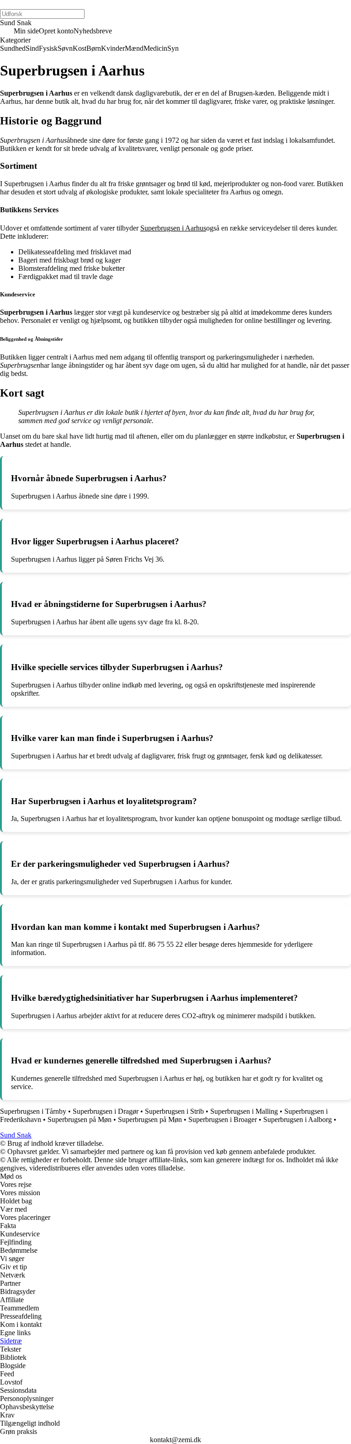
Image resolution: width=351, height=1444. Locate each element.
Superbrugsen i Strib (174, 1111)
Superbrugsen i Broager (222, 1119)
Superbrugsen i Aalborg (297, 1119)
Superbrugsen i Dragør (105, 1111)
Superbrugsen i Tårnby (33, 1111)
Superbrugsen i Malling (244, 1111)
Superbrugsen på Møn (80, 1119)
